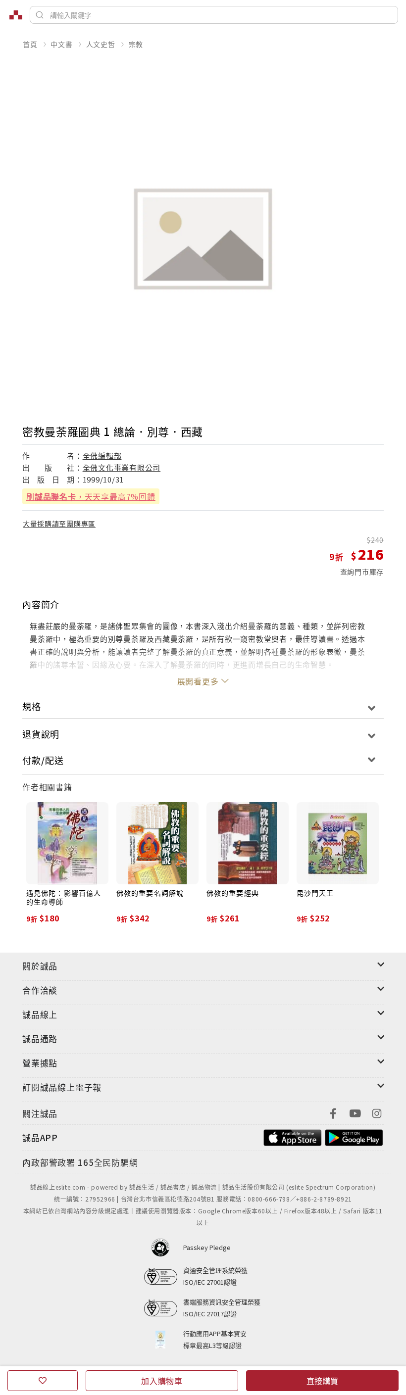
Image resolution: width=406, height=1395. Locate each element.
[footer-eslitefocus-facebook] (333, 1112)
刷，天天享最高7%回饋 (90, 496)
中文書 (61, 44)
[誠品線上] (16, 15)
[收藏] (42, 1380)
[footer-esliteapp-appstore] (292, 1136)
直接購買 (322, 1381)
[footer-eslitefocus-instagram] (377, 1112)
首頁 (30, 44)
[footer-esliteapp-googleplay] (354, 1136)
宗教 (136, 44)
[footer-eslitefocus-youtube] (355, 1112)
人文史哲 (100, 44)
